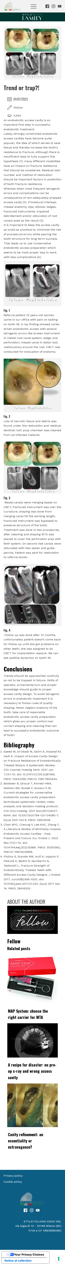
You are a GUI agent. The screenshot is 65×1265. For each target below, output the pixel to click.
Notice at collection (18, 1260)
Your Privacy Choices (29, 1254)
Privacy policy (13, 1175)
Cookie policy (13, 1181)
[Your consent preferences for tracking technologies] (58, 1258)
